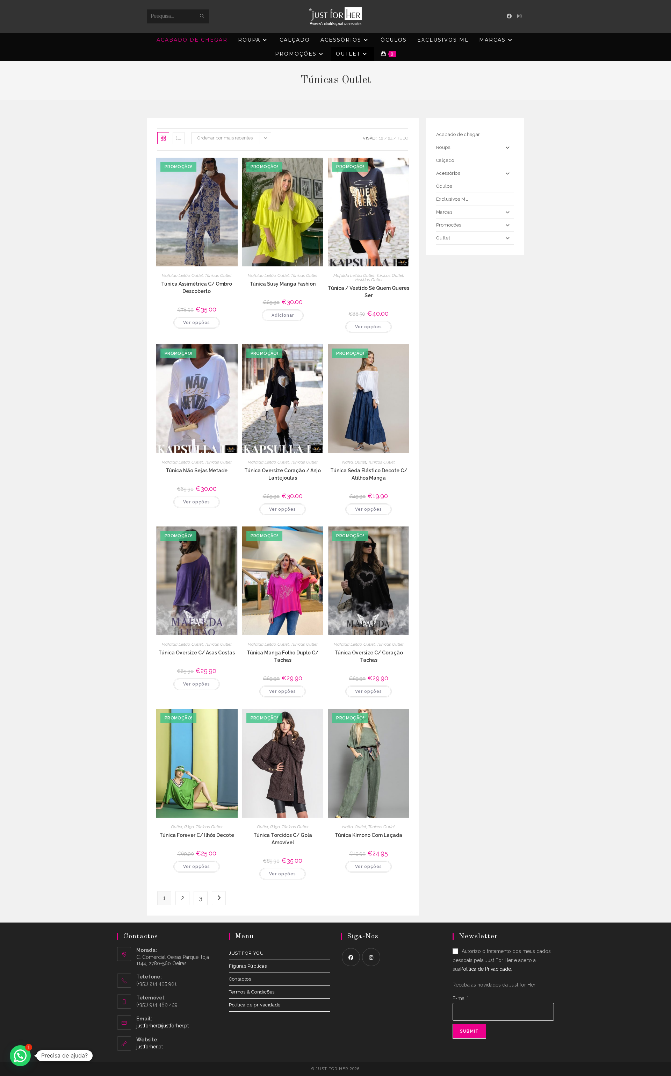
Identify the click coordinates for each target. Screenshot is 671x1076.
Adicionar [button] (283, 315)
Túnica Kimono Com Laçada (368, 835)
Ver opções (196, 322)
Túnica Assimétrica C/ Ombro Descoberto (196, 287)
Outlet (197, 275)
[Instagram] (371, 957)
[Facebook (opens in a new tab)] (509, 16)
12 (381, 138)
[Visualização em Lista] (179, 138)
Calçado (445, 160)
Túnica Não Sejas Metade (197, 470)
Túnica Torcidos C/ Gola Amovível (282, 838)
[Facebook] (351, 957)
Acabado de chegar (458, 134)
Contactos (240, 979)
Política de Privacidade (485, 969)
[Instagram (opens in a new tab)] (519, 16)
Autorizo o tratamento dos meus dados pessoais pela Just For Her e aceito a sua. (502, 959)
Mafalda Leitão (176, 275)
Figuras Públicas (248, 966)
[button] (20, 1055)
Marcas (444, 212)
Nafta (347, 462)
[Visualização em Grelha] (163, 138)
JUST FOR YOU (246, 953)
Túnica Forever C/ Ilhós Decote (196, 835)
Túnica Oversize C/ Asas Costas (196, 652)
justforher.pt (149, 1046)
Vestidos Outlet (368, 279)
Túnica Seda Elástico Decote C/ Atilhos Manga (368, 474)
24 (390, 138)
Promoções (448, 225)
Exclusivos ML (452, 199)
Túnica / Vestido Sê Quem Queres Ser (368, 291)
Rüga (189, 826)
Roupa (443, 147)
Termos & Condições (252, 992)
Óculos (444, 186)
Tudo (402, 138)
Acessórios (448, 173)
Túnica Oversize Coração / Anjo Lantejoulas (282, 474)
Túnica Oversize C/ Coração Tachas (368, 656)
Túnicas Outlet (218, 275)
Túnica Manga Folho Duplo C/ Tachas (282, 656)
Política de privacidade (255, 1004)
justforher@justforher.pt (162, 1025)
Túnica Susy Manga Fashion (283, 284)
